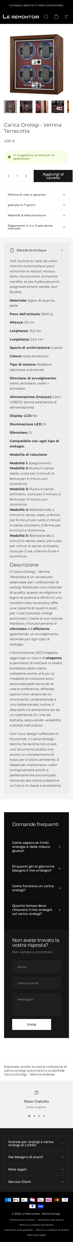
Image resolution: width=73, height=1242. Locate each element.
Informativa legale (36, 1235)
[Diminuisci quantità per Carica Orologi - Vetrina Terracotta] (8, 176)
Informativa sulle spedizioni (18, 1230)
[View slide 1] (29, 1116)
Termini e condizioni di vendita (52, 1230)
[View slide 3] (38, 1116)
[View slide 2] (34, 1116)
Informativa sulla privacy (50, 1220)
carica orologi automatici (24, 1070)
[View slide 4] (43, 1116)
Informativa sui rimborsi (22, 1220)
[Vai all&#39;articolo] (10, 106)
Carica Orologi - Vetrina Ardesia (29, 1074)
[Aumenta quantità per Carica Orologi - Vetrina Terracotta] (26, 176)
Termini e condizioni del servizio (36, 1225)
